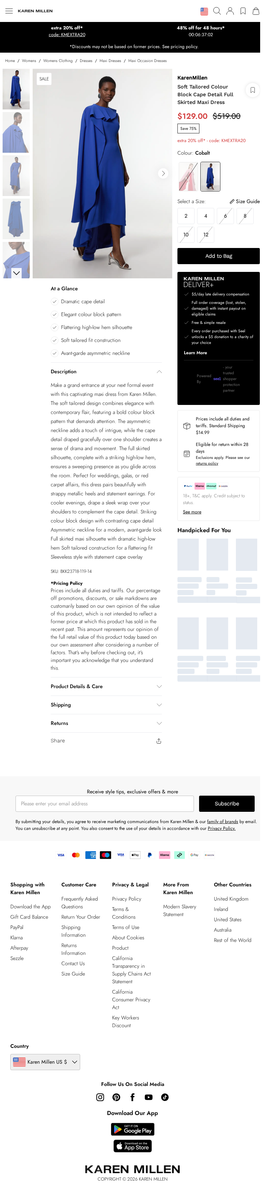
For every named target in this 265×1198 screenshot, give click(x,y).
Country (19, 1041)
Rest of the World (229, 935)
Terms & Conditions (121, 908)
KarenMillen (189, 78)
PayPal (16, 930)
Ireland (217, 904)
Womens (29, 61)
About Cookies (126, 933)
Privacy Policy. (235, 824)
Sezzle (17, 961)
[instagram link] (98, 1093)
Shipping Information (72, 926)
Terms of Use (123, 922)
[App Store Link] (130, 1133)
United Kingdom (227, 894)
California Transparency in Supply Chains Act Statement (129, 965)
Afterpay (19, 951)
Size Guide (72, 969)
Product (118, 943)
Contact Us (72, 959)
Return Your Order (79, 912)
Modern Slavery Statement (176, 906)
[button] (199, 11)
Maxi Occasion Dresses (147, 61)
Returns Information (72, 944)
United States (224, 915)
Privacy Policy (124, 894)
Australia (219, 925)
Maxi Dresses (110, 61)
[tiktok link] (162, 1093)
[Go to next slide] (160, 171)
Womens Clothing (58, 61)
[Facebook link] (130, 1093)
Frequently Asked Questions (78, 898)
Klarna (16, 941)
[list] (100, 171)
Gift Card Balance (29, 920)
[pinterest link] (114, 1093)
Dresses (86, 61)
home (10, 61)
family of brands (222, 817)
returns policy (204, 463)
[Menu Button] (9, 11)
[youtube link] (146, 1093)
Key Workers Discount (123, 1017)
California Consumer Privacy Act (129, 995)
